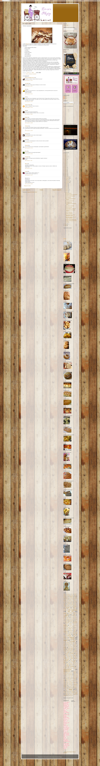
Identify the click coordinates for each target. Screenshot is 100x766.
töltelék (70, 689)
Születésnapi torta (68, 193)
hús (74, 630)
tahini (68, 685)
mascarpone (67, 659)
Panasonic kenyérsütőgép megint (70, 219)
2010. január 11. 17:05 (28, 101)
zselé (71, 695)
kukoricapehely (70, 650)
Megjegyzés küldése (27, 185)
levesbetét (66, 654)
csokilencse (75, 606)
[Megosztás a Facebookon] (39, 72)
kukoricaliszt (65, 650)
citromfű (69, 603)
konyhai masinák (70, 646)
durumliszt (65, 610)
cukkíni (68, 604)
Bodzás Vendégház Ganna (29, 77)
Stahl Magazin (65, 681)
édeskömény (70, 612)
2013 (66, 171)
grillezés (71, 623)
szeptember (68, 181)
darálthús (74, 607)
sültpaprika (70, 681)
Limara (26, 171)
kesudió (71, 642)
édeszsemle (70, 613)
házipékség (70, 630)
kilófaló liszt (65, 644)
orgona (76, 665)
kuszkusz (75, 650)
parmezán (65, 668)
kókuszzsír (65, 646)
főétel (76, 619)
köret (72, 649)
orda (71, 665)
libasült (70, 654)
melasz (72, 660)
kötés (75, 649)
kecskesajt (69, 636)
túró (76, 689)
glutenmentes (67, 622)
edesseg (74, 612)
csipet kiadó (65, 606)
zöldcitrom (70, 694)
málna (68, 657)
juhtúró (70, 633)
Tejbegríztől (27, 43)
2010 (66, 175)
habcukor (71, 625)
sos (75, 679)
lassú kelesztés (75, 651)
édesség (65, 613)
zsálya (69, 695)
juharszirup (66, 633)
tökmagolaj (66, 689)
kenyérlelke (65, 641)
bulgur (65, 602)
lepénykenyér (66, 653)
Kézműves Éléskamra (71, 643)
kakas (66, 634)
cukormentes (71, 604)
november (67, 178)
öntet (65, 666)
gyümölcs (65, 625)
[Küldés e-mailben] (36, 72)
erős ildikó (27, 83)
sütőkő (71, 682)
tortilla (76, 688)
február (67, 190)
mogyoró (69, 662)
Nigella (68, 664)
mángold (65, 658)
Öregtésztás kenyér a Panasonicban (71, 194)
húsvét (74, 631)
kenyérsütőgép (72, 641)
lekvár (68, 652)
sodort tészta (68, 679)
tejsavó (70, 686)
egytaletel (74, 614)
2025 (66, 155)
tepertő (65, 687)
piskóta (65, 672)
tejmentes (65, 686)
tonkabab (70, 688)
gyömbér (70, 624)
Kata (26, 89)
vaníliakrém (72, 691)
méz (69, 661)
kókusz (65, 645)
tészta (71, 687)
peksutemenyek (67, 669)
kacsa (73, 633)
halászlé (65, 629)
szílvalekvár (70, 684)
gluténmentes (74, 622)
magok (74, 655)
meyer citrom (65, 661)
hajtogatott (65, 628)
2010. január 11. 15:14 (28, 93)
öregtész (68, 666)
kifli (75, 643)
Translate (71, 103)
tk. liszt (65, 688)
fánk (64, 618)
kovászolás (65, 648)
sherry (64, 679)
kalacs (69, 634)
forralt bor (72, 619)
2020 (66, 162)
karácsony (69, 635)
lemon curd (72, 652)
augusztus (67, 182)
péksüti (75, 671)
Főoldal (41, 189)
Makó (72, 656)
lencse (76, 652)
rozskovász (69, 677)
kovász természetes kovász (72, 647)
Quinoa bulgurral (68, 197)
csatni (75, 604)
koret (75, 646)
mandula (71, 657)
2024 (66, 156)
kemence (65, 639)
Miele (65, 662)
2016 (66, 167)
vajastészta (65, 691)
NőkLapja (71, 664)
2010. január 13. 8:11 (28, 168)
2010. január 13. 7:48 (28, 160)
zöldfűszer (74, 694)
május (67, 186)
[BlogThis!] (37, 72)
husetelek (65, 631)
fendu (70, 618)
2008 (66, 225)
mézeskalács (73, 661)
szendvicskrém (70, 683)
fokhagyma (68, 619)
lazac (65, 652)
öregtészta (72, 666)
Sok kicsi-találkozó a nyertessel (70, 208)
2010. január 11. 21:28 (28, 130)
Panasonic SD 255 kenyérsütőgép (71, 220)
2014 (66, 170)
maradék (68, 658)
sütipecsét (67, 682)
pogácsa (74, 672)
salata (66, 678)
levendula (71, 653)
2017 (66, 166)
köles (75, 648)
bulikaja (69, 602)
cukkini (65, 604)
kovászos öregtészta (71, 648)
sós (64, 680)
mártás (76, 658)
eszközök (72, 617)
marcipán (72, 658)
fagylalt (75, 617)
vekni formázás (66, 692)
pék (72, 668)
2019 (66, 163)
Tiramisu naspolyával (68, 212)
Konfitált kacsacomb (68, 202)
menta (75, 660)
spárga (72, 680)
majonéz (65, 656)
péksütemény (67, 671)
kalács (74, 634)
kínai (68, 644)
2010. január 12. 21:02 (29, 153)
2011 (65, 174)
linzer (67, 655)
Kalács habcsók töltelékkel (69, 205)
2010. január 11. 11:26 (28, 80)
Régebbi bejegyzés (56, 189)
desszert (65, 608)
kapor (64, 635)
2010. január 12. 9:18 (28, 142)
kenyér (65, 640)
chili (75, 602)
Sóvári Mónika (68, 680)
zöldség (65, 695)
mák (68, 656)
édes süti (70, 611)
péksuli (75, 668)
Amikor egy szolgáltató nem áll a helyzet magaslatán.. (70, 217)
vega (75, 691)
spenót (75, 680)
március (67, 189)
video (69, 692)
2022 (66, 159)
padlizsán (66, 667)
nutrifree (75, 664)
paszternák (69, 668)
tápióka (72, 685)
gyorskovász (65, 624)
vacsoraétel (70, 690)
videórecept (73, 692)
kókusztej (74, 645)
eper (68, 617)
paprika (75, 667)
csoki (71, 606)
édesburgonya (65, 612)
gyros (75, 624)
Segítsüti (74, 678)
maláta (75, 656)
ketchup (75, 642)
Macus (26, 163)
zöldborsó (66, 694)
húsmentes (70, 631)
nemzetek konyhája (72, 663)
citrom (65, 603)
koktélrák (75, 644)
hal (75, 628)
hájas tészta (70, 627)
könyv (64, 649)
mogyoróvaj (74, 662)
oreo (73, 665)
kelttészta (71, 637)
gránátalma (66, 623)
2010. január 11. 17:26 (28, 107)
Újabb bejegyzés (26, 189)
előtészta (65, 617)
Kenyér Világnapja (73, 640)
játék (76, 632)
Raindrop (26, 133)
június (67, 185)
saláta (70, 678)
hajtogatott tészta (70, 628)
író (69, 632)
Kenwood (68, 639)
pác (76, 666)
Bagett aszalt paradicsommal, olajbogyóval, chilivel (70, 215)
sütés (73, 681)
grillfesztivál (74, 623)
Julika (26, 139)
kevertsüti (65, 643)
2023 (66, 158)
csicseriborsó (65, 605)
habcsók (75, 625)
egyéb (67, 615)
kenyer (72, 639)
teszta (68, 687)
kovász (65, 647)
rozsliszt (73, 677)
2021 (66, 160)
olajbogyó (67, 665)
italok (74, 632)
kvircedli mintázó (70, 651)
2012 (66, 173)
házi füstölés (69, 629)
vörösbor (66, 693)
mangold (75, 657)
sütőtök (74, 682)
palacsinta (71, 667)
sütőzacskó (65, 683)
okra (64, 665)
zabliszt (70, 693)
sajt (76, 677)
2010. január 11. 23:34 (28, 136)
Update (66, 690)
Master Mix (74, 659)
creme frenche (74, 603)
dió (74, 608)
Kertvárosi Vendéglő (66, 642)
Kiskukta (26, 145)
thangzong (75, 687)
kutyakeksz (65, 651)
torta (73, 688)
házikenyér (65, 630)
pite (71, 672)
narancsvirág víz (66, 663)
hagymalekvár (73, 626)
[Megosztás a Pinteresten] (40, 72)
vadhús (75, 690)
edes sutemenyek (72, 610)
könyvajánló (68, 649)
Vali (25, 110)
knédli (71, 644)
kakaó (76, 633)
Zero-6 (73, 693)
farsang (67, 618)
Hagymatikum (65, 627)
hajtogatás (75, 627)
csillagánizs (74, 605)
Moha (26, 151)
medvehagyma (66, 660)
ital (71, 632)
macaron (71, 655)
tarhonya (75, 685)
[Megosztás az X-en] (38, 72)
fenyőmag (73, 618)
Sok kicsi (72, 679)
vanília (69, 691)
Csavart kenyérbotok (68, 207)
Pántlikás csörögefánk (69, 213)
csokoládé (67, 607)
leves (76, 653)
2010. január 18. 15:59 (29, 183)
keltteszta (65, 637)
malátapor (65, 657)
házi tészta (74, 629)
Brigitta (26, 117)
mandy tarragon (28, 104)
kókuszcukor (69, 645)
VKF (76, 692)
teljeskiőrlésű (74, 686)
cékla (72, 602)
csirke (69, 606)
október (67, 179)
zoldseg (76, 693)
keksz (74, 636)
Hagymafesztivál (66, 626)
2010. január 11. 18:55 (28, 114)
